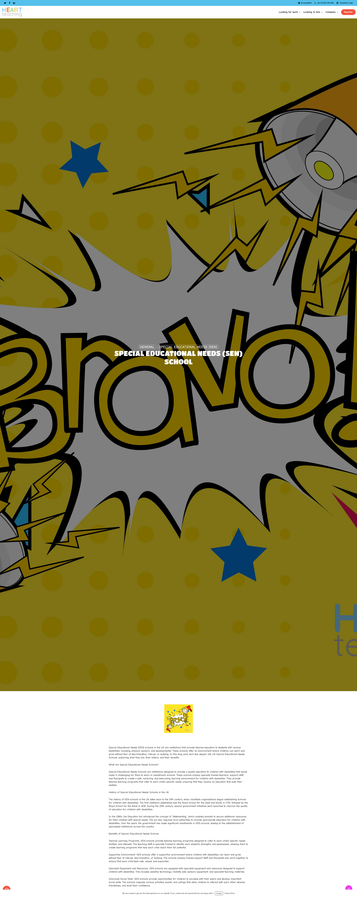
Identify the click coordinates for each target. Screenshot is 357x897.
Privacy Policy (230, 893)
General (147, 347)
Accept (219, 893)
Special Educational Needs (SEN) (188, 347)
